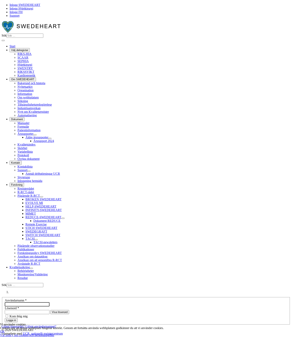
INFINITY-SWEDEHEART (43, 210)
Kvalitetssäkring (20, 267)
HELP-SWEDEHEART (40, 206)
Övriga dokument (28, 158)
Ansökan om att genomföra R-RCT (39, 260)
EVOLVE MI (34, 203)
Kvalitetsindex (26, 144)
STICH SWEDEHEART (41, 228)
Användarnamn (16, 300)
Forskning (16, 184)
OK (2, 331)
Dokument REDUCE (47, 220)
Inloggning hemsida (29, 181)
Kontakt (15, 162)
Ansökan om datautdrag (32, 256)
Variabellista (25, 151)
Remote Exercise (36, 224)
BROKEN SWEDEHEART (43, 199)
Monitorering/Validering (32, 274)
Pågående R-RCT (28, 195)
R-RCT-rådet (25, 192)
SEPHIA (23, 61)
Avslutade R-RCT (28, 263)
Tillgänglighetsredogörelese (34, 104)
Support (14, 15)
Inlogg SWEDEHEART (25, 5)
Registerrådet (25, 188)
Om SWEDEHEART (22, 79)
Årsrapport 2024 (43, 141)
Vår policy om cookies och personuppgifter (27, 335)
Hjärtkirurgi (24, 64)
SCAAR (22, 57)
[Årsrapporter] (35, 134)
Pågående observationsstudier (35, 245)
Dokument (17, 119)
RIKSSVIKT (25, 71)
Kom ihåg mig (19, 316)
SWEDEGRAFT (36, 231)
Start (12, 46)
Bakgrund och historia (31, 83)
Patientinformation (29, 130)
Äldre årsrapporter (36, 137)
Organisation (25, 90)
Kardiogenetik (26, 75)
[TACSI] (36, 239)
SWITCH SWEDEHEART (42, 235)
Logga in (11, 320)
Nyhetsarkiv (25, 86)
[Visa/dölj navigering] (3, 40)
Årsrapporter (25, 133)
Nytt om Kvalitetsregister (33, 111)
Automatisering (27, 115)
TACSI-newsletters (45, 242)
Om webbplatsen (28, 97)
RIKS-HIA (24, 54)
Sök (4, 35)
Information (24, 94)
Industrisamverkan (29, 108)
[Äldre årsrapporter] (49, 138)
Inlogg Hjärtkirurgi (21, 8)
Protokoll (23, 155)
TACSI (30, 238)
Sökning (22, 101)
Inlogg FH (16, 12)
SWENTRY (25, 68)
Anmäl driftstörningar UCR (42, 173)
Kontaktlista (25, 166)
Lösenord (12, 308)
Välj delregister (19, 50)
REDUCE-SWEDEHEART (43, 217)
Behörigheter (25, 270)
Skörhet (22, 148)
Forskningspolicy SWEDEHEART (39, 253)
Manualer (23, 123)
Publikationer (25, 249)
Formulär (23, 126)
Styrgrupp (23, 177)
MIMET (30, 213)
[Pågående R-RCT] (41, 196)
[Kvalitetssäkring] (31, 268)
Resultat (22, 278)
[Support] (29, 171)
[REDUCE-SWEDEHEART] (63, 218)
